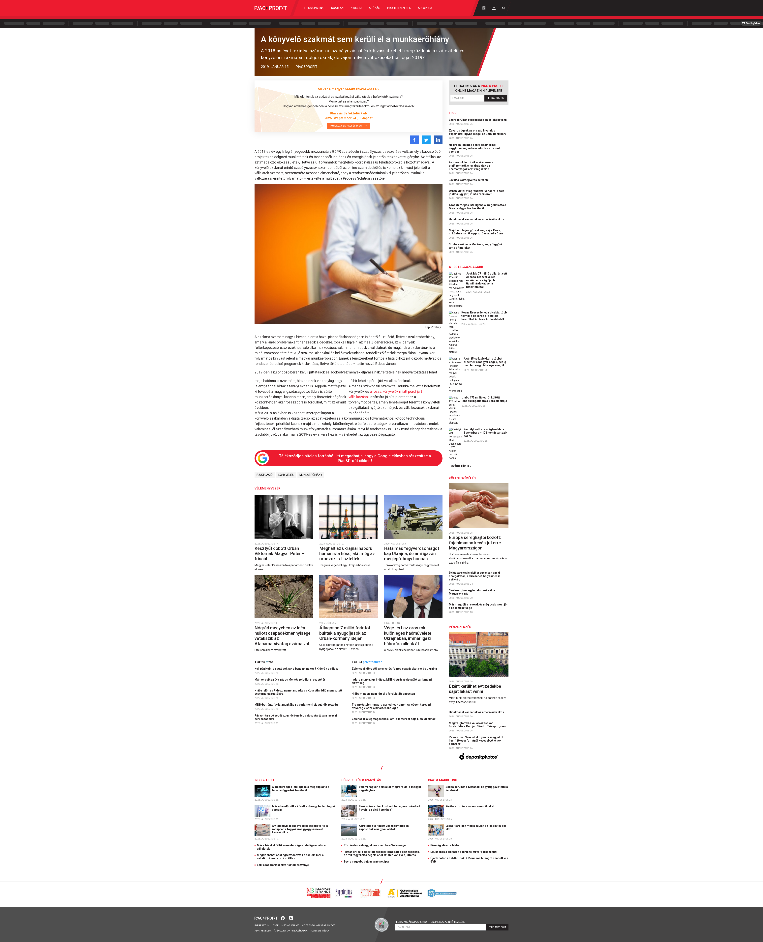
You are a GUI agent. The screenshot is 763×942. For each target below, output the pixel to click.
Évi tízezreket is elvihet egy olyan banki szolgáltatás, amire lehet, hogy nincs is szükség (475, 576)
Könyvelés (286, 474)
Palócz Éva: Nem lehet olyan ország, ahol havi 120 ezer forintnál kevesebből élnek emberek (476, 741)
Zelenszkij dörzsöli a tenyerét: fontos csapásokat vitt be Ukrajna (395, 668)
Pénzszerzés (460, 627)
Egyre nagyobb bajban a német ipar (366, 861)
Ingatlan (337, 8)
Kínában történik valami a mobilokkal (470, 806)
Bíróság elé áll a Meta (444, 845)
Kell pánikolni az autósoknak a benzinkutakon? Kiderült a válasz (297, 668)
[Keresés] (503, 8)
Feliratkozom (495, 98)
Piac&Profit (306, 67)
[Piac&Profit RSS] (291, 918)
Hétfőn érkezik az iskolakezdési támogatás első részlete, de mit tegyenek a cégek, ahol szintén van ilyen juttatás (382, 853)
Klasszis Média (320, 930)
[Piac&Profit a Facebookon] (283, 918)
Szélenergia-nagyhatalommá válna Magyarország (472, 592)
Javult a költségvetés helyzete (469, 180)
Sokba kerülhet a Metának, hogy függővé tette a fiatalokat (475, 246)
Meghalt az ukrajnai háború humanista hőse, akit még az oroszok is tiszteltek (347, 553)
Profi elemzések (399, 8)
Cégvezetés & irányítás (361, 780)
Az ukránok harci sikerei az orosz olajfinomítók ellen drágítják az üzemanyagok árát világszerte (471, 166)
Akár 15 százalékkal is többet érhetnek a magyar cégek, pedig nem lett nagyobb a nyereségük (485, 362)
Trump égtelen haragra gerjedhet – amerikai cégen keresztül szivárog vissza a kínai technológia (392, 706)
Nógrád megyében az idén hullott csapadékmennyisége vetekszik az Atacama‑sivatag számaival (283, 635)
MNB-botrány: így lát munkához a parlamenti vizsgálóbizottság (296, 704)
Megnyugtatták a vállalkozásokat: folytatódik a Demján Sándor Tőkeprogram (477, 724)
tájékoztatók (281, 930)
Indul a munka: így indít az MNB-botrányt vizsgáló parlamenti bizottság (392, 681)
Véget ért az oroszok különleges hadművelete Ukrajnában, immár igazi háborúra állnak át (407, 635)
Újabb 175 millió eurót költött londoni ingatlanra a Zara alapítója (484, 399)
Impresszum (262, 925)
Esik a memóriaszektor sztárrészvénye (283, 865)
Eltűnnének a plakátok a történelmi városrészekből (463, 851)
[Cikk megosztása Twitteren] (426, 139)
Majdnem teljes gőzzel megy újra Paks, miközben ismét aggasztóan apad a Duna (476, 232)
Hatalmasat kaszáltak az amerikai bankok (477, 219)
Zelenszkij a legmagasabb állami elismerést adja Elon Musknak (394, 719)
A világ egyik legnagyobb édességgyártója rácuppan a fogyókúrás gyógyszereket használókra (300, 829)
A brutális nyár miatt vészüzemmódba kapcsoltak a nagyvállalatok (384, 827)
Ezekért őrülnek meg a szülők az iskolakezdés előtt (475, 827)
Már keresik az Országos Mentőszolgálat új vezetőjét (290, 679)
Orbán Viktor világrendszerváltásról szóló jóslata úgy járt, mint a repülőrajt (476, 192)
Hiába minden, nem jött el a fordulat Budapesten (383, 693)
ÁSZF (275, 925)
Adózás (374, 8)
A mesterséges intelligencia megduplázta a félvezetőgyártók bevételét (477, 206)
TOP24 (264, 662)
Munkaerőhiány (310, 474)
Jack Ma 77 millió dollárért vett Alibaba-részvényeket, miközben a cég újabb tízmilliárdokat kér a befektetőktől (486, 280)
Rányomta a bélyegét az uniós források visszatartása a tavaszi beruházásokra (296, 717)
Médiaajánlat (290, 925)
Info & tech (264, 780)
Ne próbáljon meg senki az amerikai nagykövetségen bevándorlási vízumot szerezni (474, 148)
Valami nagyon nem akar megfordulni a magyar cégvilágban (390, 788)
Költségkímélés (462, 478)
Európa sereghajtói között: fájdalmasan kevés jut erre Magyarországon (475, 542)
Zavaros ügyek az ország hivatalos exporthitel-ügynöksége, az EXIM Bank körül (478, 132)
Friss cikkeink (313, 8)
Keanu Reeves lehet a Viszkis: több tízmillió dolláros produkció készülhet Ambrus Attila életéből (484, 316)
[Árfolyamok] (494, 8)
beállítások (299, 930)
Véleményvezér (267, 488)
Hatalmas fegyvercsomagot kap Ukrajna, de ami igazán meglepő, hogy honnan (411, 553)
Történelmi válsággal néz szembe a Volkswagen (375, 845)
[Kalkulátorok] (484, 8)
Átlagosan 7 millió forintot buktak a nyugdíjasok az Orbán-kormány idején (344, 633)
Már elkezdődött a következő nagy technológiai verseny (303, 808)
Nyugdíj (356, 8)
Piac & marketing (442, 780)
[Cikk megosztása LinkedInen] (438, 139)
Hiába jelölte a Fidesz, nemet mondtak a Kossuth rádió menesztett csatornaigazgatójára (298, 692)
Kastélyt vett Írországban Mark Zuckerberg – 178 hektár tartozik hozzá (485, 433)
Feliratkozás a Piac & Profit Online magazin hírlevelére (430, 922)
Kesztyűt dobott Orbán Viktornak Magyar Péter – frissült (280, 553)
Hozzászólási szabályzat (318, 925)
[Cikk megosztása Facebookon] (414, 139)
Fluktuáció (265, 474)
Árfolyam (425, 8)
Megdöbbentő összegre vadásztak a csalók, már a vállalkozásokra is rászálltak (290, 856)
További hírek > (460, 466)
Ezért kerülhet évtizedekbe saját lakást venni (478, 119)
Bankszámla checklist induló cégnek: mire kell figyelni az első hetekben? (389, 808)
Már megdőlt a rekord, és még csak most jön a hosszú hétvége (478, 606)
